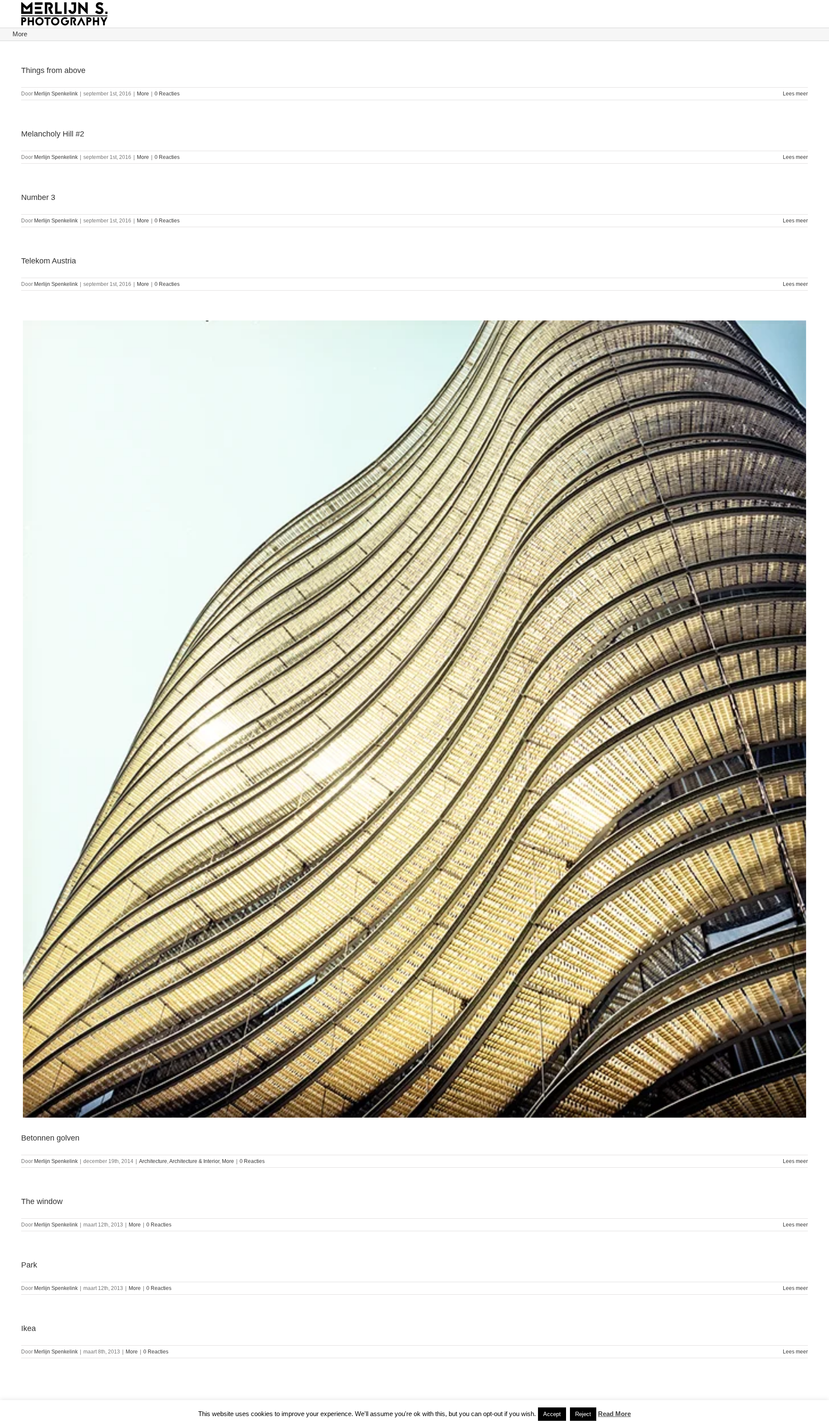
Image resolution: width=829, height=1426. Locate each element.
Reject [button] (583, 1414)
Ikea (28, 1328)
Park (29, 1265)
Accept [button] (552, 1414)
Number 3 (38, 197)
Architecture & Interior (194, 1161)
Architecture (153, 1161)
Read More (614, 1413)
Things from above (53, 70)
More (143, 94)
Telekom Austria (48, 261)
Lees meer (795, 94)
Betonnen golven (50, 1138)
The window (42, 1201)
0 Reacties (167, 94)
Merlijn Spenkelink (56, 94)
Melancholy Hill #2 (52, 134)
